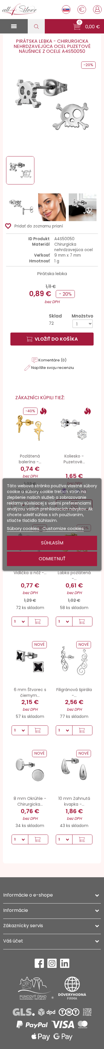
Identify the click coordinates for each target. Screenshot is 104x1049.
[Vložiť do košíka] (38, 621)
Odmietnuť (52, 558)
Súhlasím (52, 543)
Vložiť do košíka (56, 339)
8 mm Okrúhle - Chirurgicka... (30, 801)
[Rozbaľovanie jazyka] (66, 9)
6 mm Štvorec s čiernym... (30, 692)
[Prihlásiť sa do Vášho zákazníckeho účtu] (97, 8)
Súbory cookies (23, 528)
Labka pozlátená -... (74, 575)
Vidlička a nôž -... (30, 573)
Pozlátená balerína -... (30, 459)
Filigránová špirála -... (74, 692)
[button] (87, 27)
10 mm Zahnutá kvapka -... (74, 801)
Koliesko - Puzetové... (74, 459)
